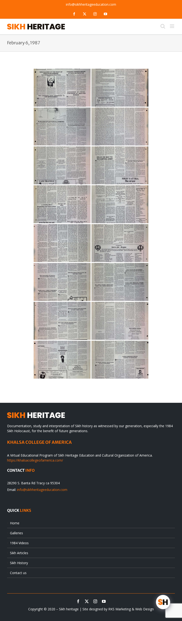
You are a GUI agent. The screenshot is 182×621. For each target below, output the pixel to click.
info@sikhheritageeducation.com (91, 4)
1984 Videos (19, 543)
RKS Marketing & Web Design (131, 609)
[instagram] (95, 601)
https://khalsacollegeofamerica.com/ (35, 460)
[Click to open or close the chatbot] (163, 602)
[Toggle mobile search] (162, 26)
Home (14, 523)
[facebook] (78, 601)
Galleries (16, 533)
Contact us (18, 573)
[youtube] (104, 601)
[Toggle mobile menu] (172, 26)
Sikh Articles (19, 553)
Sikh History (19, 563)
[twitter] (87, 601)
